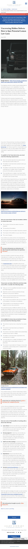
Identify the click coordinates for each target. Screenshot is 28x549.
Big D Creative (11, 542)
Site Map (18, 541)
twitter (18, 532)
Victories (14, 517)
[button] (26, 3)
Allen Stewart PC (1, 9)
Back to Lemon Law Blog (7, 508)
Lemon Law (14, 9)
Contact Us (14, 536)
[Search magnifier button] (27, 14)
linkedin (20, 532)
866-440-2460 (10, 532)
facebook (16, 532)
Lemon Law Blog (6, 9)
